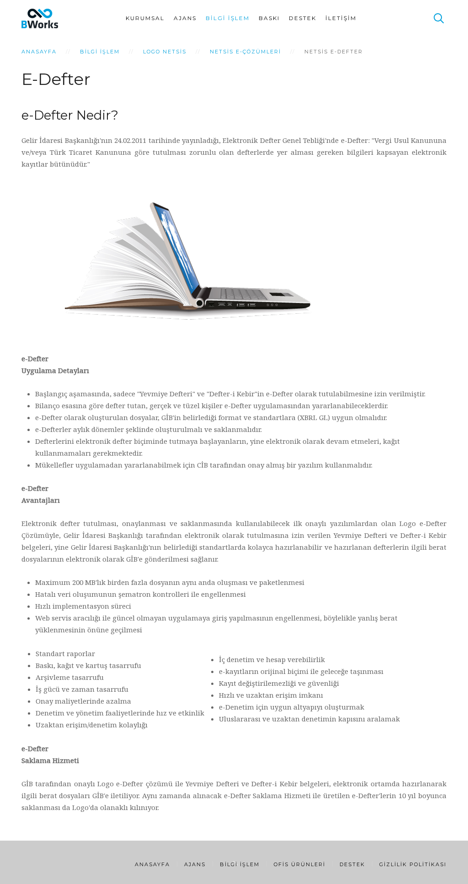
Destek (302, 18)
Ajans (185, 18)
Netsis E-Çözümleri (245, 51)
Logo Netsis (164, 51)
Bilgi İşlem (228, 18)
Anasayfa (39, 51)
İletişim (340, 18)
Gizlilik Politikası (413, 864)
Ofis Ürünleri (299, 864)
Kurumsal (145, 18)
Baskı (269, 18)
